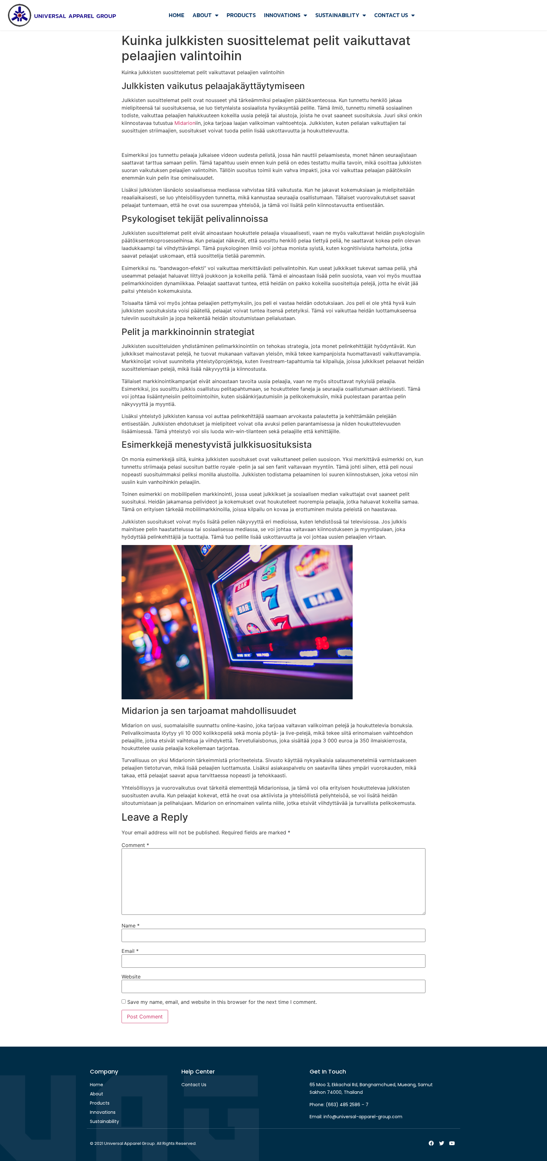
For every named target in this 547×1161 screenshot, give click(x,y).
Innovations (282, 15)
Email (130, 950)
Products (241, 15)
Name (131, 925)
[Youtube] (452, 1143)
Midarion (184, 123)
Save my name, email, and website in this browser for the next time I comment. (222, 1001)
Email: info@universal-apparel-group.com (356, 1116)
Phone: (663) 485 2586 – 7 (339, 1104)
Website (131, 976)
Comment (135, 845)
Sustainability (337, 15)
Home (176, 15)
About (202, 15)
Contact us (391, 15)
